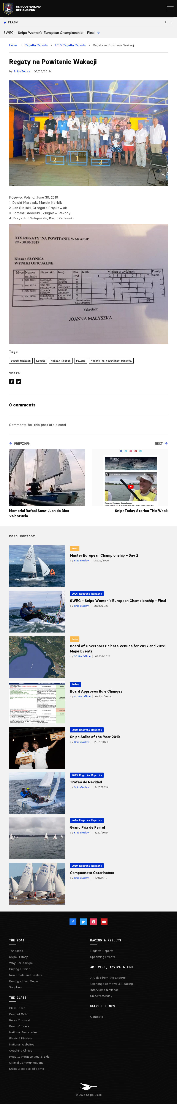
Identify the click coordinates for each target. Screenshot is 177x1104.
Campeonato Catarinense (92, 873)
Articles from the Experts (108, 978)
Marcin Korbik (61, 360)
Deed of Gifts (18, 1014)
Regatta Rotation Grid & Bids (29, 1056)
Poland (80, 360)
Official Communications (26, 1063)
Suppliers (15, 987)
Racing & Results (105, 940)
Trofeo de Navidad (86, 782)
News (75, 548)
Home (13, 45)
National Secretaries (23, 1032)
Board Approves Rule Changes (96, 691)
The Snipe (16, 951)
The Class (17, 998)
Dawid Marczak (21, 360)
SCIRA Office (82, 656)
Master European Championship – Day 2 (104, 555)
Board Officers (19, 1026)
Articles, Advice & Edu (111, 967)
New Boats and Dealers (25, 975)
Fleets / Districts (20, 1038)
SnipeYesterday (101, 996)
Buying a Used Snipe (23, 981)
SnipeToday (22, 71)
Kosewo (40, 360)
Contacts (96, 1017)
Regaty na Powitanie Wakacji (111, 360)
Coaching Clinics (20, 1050)
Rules (75, 684)
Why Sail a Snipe (21, 963)
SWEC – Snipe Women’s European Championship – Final (118, 600)
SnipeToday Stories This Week (141, 511)
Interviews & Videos (104, 990)
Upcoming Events (102, 957)
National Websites (21, 1044)
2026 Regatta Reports (87, 593)
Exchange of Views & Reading (111, 984)
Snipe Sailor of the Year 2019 (95, 737)
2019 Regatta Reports (70, 45)
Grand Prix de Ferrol (87, 827)
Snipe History (18, 957)
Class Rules (17, 1008)
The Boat (17, 940)
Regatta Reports (36, 45)
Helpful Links (102, 1006)
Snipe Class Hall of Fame (26, 1069)
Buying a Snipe (19, 969)
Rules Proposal (19, 1020)
